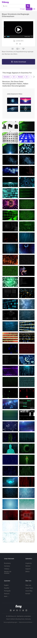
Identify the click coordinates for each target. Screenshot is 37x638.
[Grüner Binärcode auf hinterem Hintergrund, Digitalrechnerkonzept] (27, 204)
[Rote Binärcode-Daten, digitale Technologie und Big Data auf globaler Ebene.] (10, 237)
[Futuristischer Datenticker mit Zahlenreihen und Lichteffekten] (10, 337)
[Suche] (28, 6)
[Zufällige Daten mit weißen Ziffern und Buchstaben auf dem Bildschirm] (10, 293)
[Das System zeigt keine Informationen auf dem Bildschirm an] (10, 415)
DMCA (27, 571)
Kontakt (27, 593)
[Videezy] (5, 2)
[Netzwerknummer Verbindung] (10, 426)
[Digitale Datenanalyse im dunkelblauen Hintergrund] (10, 404)
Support (27, 569)
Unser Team (29, 588)
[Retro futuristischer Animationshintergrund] (10, 182)
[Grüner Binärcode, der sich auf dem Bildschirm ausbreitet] (10, 393)
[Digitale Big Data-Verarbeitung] (27, 271)
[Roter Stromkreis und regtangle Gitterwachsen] (27, 171)
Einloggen (22, 9)
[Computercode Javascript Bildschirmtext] (27, 282)
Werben (27, 566)
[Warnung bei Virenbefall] (27, 515)
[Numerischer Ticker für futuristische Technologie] (27, 337)
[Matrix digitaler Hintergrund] (10, 382)
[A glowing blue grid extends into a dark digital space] (25, 109)
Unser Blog (28, 591)
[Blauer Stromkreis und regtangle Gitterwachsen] (10, 160)
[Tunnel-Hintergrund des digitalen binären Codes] (27, 182)
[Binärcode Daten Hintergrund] (10, 271)
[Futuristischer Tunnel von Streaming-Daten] (27, 249)
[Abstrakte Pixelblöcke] (10, 282)
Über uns (28, 585)
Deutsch (6, 593)
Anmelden (29, 9)
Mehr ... (6, 596)
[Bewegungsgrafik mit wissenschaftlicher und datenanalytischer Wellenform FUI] (10, 315)
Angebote (28, 563)
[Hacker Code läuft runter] (27, 193)
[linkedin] (26, 610)
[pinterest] (17, 610)
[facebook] (10, 610)
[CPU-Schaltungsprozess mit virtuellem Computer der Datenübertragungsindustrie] (10, 482)
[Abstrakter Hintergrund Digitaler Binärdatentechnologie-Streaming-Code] (27, 260)
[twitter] (14, 610)
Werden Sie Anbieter (7, 572)
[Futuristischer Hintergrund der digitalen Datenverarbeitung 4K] (10, 304)
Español (6, 588)
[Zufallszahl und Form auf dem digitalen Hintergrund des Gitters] (10, 460)
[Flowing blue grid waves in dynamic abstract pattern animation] (12, 109)
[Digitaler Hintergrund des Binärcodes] (27, 382)
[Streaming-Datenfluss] (27, 471)
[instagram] (20, 610)
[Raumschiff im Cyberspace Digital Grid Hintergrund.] (10, 349)
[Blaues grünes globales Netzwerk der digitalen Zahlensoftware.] (10, 193)
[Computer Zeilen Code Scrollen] (27, 126)
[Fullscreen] (32, 36)
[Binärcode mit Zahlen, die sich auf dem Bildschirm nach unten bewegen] (27, 371)
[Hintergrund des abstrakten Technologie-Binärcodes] (27, 315)
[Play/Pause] (5, 36)
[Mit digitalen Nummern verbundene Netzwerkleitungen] (27, 426)
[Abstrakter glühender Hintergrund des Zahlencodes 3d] (27, 293)
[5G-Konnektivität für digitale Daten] (10, 149)
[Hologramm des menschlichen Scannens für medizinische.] (27, 460)
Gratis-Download (20, 62)
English (6, 585)
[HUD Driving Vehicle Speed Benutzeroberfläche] (27, 360)
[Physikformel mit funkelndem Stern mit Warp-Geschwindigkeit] (27, 304)
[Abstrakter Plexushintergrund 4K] (10, 493)
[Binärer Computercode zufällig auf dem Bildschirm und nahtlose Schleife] (10, 360)
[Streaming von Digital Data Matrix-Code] (27, 482)
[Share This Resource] (20, 44)
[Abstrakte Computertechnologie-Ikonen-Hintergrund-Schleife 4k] (27, 149)
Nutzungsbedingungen (10, 622)
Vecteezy (7, 566)
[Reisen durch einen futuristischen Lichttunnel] (10, 260)
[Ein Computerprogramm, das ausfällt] (27, 415)
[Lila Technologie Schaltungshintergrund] (10, 371)
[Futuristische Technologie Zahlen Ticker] (27, 326)
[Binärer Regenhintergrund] (27, 237)
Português (7, 591)
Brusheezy (7, 563)
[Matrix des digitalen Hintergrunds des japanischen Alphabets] (27, 437)
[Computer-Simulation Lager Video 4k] (27, 404)
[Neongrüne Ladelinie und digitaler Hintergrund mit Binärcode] (27, 448)
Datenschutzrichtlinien (25, 622)
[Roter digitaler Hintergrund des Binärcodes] (27, 349)
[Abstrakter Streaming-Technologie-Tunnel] (10, 204)
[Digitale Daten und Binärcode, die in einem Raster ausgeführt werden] (27, 393)
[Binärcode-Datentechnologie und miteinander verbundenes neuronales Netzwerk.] (27, 226)
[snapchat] (23, 610)
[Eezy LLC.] (19, 606)
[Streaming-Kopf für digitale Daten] (10, 437)
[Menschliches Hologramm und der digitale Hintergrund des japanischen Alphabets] (10, 448)
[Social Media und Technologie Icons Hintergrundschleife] (10, 126)
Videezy (6, 569)
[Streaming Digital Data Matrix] (10, 471)
